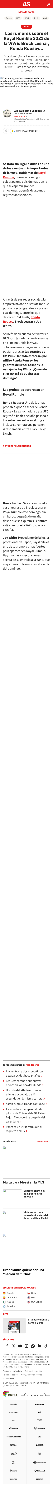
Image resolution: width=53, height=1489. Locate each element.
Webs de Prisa (37, 1395)
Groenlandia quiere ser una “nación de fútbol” (23, 1272)
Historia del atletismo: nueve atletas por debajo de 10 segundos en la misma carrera (24, 1094)
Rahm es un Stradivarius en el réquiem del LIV (24, 1129)
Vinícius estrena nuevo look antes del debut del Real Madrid (36, 1215)
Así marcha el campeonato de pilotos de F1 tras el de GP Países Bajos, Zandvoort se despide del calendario (25, 1115)
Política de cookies (10, 1375)
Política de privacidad (33, 1371)
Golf (45, 18)
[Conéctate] (49, 4)
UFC (18, 18)
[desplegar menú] (4, 4)
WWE (27, 18)
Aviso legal (18, 1371)
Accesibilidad (8, 1378)
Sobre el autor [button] (19, 116)
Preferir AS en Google (27, 130)
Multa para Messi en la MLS (23, 1182)
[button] (6, 131)
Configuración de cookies (31, 1375)
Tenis (36, 18)
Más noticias (42, 1141)
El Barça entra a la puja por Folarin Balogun (34, 1193)
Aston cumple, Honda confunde (25, 1104)
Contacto (7, 1371)
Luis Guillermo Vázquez (28, 110)
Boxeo (9, 18)
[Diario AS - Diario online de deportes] (26, 4)
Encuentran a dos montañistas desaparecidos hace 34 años (24, 1073)
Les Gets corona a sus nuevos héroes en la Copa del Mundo (23, 1083)
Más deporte (26, 12)
